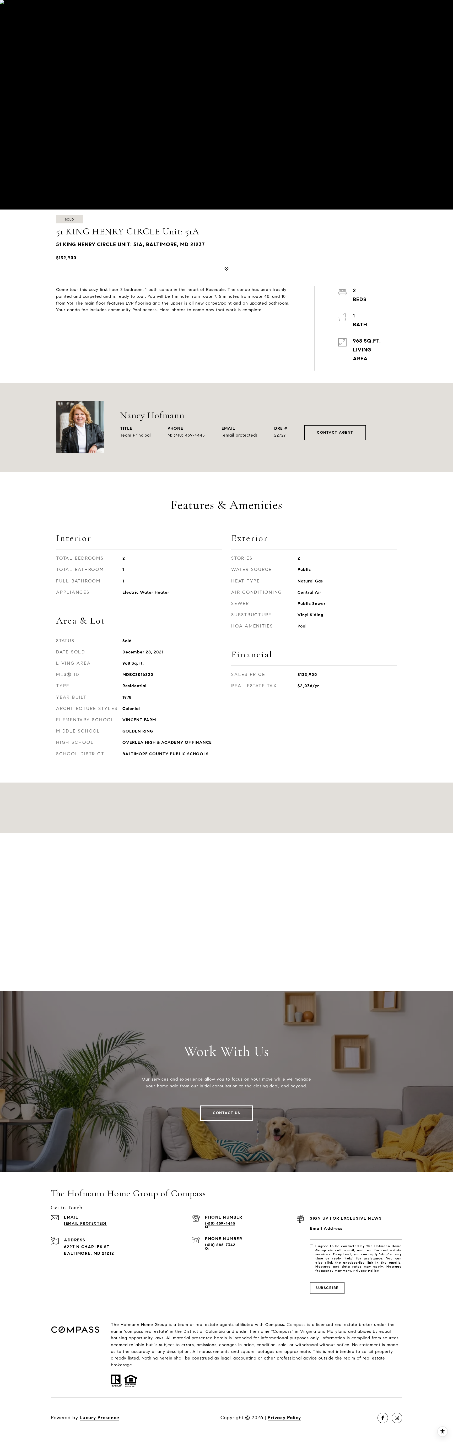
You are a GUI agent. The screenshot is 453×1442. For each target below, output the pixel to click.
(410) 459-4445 (189, 435)
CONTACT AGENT (335, 432)
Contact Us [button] (226, 1113)
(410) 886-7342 (220, 1245)
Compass (296, 1324)
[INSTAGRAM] (397, 1418)
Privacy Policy (366, 1271)
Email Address (326, 1228)
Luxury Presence (99, 1418)
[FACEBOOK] (383, 1418)
